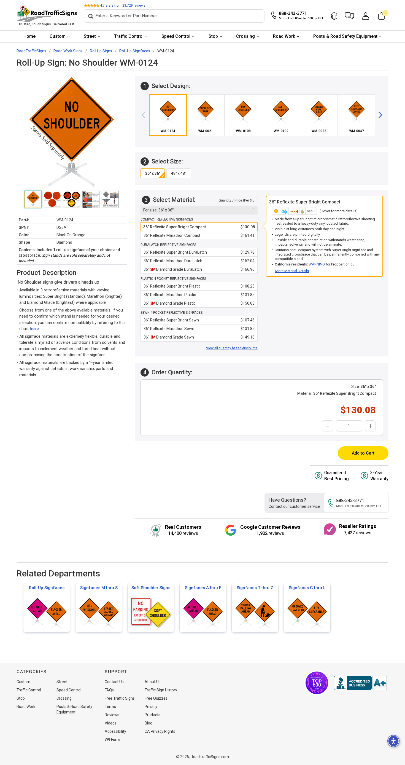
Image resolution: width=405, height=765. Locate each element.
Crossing (245, 36)
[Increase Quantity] (370, 425)
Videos (111, 723)
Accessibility (115, 731)
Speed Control (175, 36)
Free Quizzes (156, 698)
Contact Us (114, 682)
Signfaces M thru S (99, 587)
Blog (148, 723)
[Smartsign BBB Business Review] (360, 683)
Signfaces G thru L (307, 587)
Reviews (112, 715)
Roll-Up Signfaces (46, 587)
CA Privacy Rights (160, 731)
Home (29, 36)
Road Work (284, 36)
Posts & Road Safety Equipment (345, 36)
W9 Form (112, 739)
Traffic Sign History (161, 690)
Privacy (151, 706)
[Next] (378, 115)
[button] (349, 16)
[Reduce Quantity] (327, 425)
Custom (58, 36)
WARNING (317, 264)
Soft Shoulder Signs (150, 587)
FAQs (109, 690)
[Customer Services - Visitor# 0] (334, 16)
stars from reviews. (123, 5)
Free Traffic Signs (120, 698)
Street (90, 36)
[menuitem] (30, 36)
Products (152, 715)
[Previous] (145, 115)
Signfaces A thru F (203, 587)
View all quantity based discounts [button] (232, 348)
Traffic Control (129, 36)
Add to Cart (363, 453)
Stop (213, 36)
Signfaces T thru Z (255, 587)
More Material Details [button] (292, 271)
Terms (110, 706)
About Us (153, 682)
